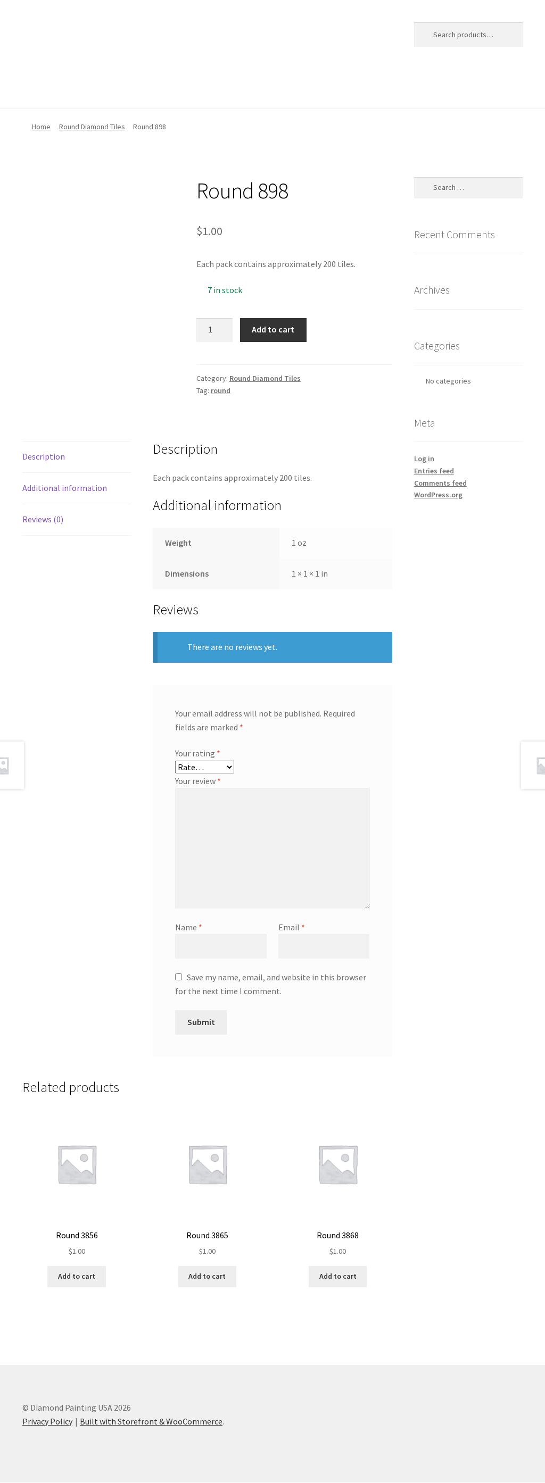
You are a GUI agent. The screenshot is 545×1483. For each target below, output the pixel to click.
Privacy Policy (234, 87)
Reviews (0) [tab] (42, 519)
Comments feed (440, 483)
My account (170, 87)
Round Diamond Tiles (92, 126)
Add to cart (273, 329)
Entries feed (434, 471)
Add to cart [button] (76, 1276)
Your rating (197, 753)
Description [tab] (43, 456)
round (220, 390)
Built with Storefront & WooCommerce (151, 1421)
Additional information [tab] (64, 487)
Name (188, 927)
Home (33, 87)
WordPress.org (438, 494)
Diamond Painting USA (100, 32)
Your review (198, 781)
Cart (70, 87)
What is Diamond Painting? (327, 87)
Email (291, 927)
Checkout (113, 87)
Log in (424, 458)
